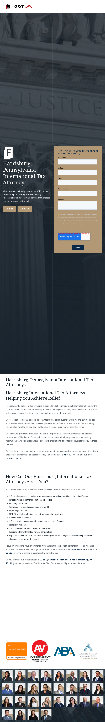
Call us (9, 209)
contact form (13, 458)
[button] (97, 6)
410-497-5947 (66, 455)
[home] (19, 6)
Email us (24, 209)
